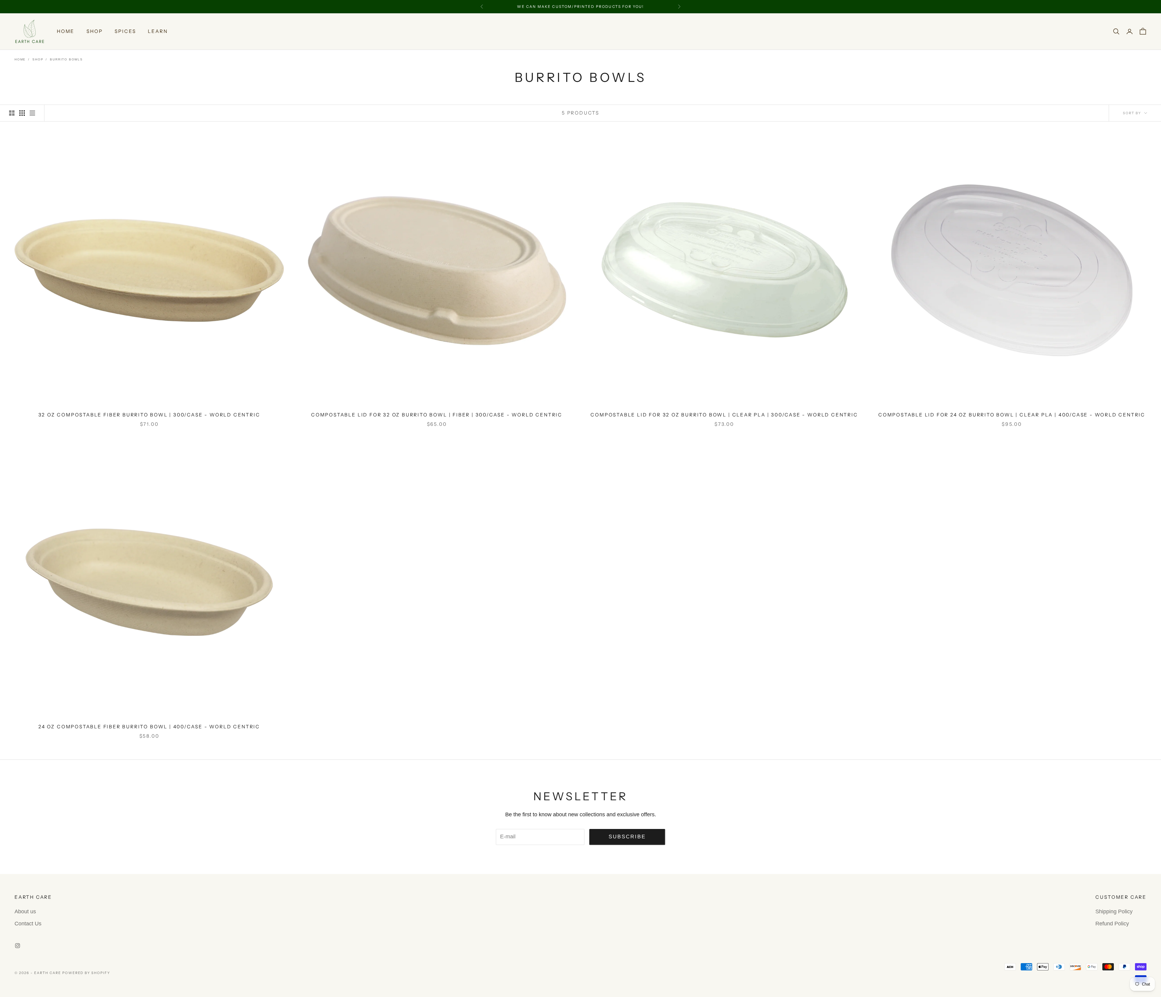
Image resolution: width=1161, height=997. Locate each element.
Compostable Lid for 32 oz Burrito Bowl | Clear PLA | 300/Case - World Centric (724, 415)
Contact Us (28, 924)
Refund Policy (1112, 924)
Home (65, 31)
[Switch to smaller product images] (22, 113)
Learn (157, 31)
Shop (94, 31)
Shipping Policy (1114, 911)
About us (25, 911)
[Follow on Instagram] (18, 946)
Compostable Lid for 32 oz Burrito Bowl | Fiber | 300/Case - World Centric (436, 415)
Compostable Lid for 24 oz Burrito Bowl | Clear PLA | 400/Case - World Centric (1011, 415)
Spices (125, 31)
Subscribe (627, 837)
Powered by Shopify (86, 973)
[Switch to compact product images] (32, 113)
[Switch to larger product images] (12, 113)
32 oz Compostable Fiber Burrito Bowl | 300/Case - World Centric (149, 415)
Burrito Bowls (66, 59)
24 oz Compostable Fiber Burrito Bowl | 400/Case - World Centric (149, 727)
